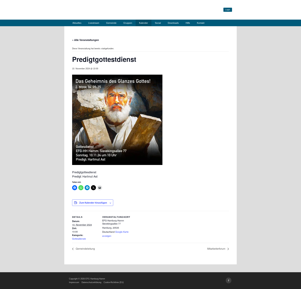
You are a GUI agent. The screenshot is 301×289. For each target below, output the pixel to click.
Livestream (93, 23)
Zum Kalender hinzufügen (93, 202)
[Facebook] (228, 280)
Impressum (74, 282)
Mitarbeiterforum (216, 248)
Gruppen (127, 23)
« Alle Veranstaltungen (85, 40)
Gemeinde (111, 23)
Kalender (143, 23)
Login (227, 10)
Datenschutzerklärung (91, 282)
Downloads (173, 23)
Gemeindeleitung (85, 248)
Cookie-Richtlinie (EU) (114, 282)
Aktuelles (76, 23)
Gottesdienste (79, 238)
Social (158, 23)
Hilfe (188, 23)
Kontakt (200, 23)
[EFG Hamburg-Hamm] (116, 15)
